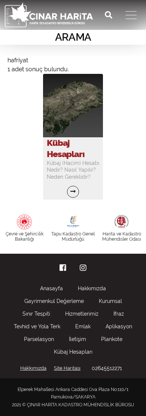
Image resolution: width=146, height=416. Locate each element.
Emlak (83, 326)
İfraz (118, 314)
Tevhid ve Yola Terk (37, 326)
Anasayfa (51, 288)
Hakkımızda (92, 288)
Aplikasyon (119, 326)
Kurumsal (110, 301)
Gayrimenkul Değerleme (54, 301)
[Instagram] (83, 268)
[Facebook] (63, 268)
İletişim (77, 339)
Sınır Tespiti (36, 314)
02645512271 (107, 368)
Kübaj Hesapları (73, 352)
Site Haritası (67, 368)
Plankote (111, 339)
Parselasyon (39, 339)
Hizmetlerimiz (81, 314)
